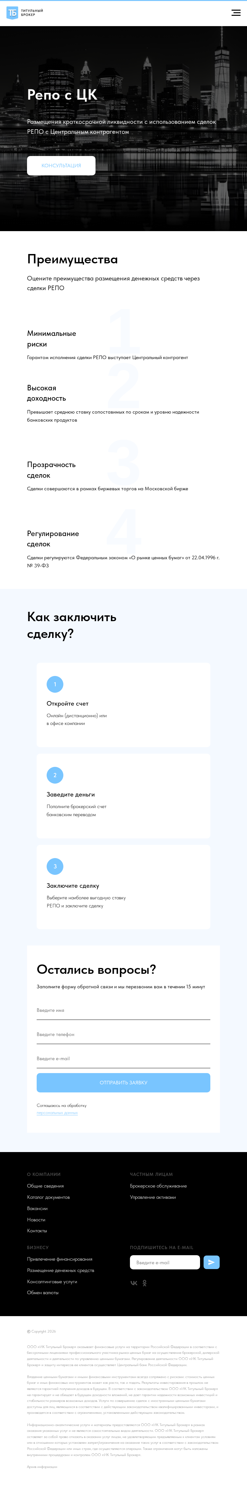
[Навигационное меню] (236, 13)
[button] (61, 570)
